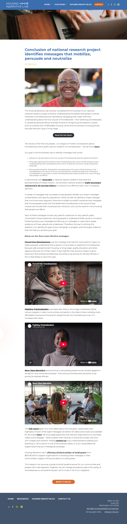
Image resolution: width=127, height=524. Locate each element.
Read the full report (63, 135)
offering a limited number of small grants (66, 452)
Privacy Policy (112, 512)
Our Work (60, 4)
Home (47, 4)
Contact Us (64, 499)
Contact (99, 4)
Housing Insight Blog (81, 4)
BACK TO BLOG (63, 482)
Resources (23, 499)
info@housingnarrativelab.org (103, 509)
